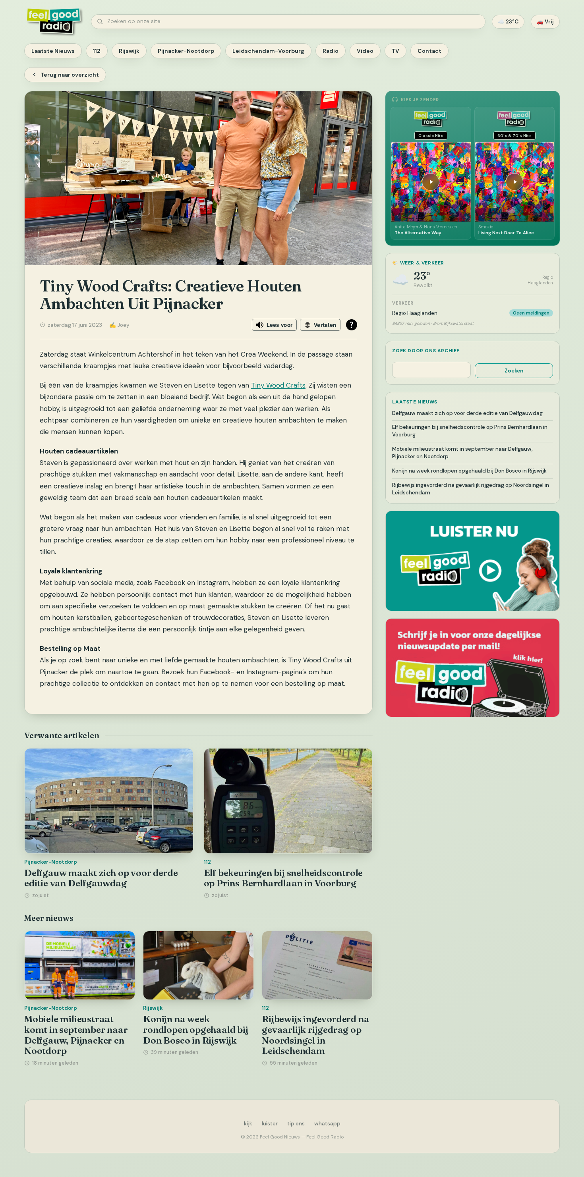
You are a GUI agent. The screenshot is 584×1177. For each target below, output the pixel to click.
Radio (330, 50)
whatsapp (327, 1123)
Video (365, 50)
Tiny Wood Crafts (278, 385)
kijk (248, 1123)
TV (395, 50)
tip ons (296, 1123)
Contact (429, 50)
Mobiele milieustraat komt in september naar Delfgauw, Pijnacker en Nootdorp (76, 1034)
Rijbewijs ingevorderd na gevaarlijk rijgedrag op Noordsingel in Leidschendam (315, 1034)
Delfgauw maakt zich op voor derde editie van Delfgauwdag (101, 878)
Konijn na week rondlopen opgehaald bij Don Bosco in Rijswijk (195, 1029)
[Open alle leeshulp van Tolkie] (351, 324)
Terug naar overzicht (70, 74)
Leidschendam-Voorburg (268, 50)
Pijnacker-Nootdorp (186, 50)
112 (97, 50)
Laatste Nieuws (53, 50)
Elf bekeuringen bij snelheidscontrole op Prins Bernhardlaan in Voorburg (283, 878)
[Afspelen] (430, 182)
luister (270, 1123)
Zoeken (514, 370)
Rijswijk (129, 50)
